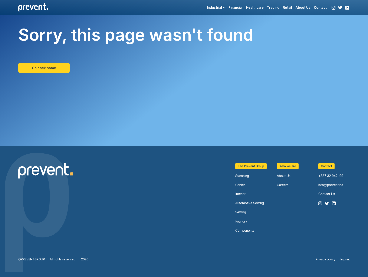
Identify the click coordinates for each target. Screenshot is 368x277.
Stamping (242, 176)
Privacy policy (325, 259)
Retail (287, 8)
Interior (240, 194)
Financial (236, 8)
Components (244, 230)
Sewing (240, 212)
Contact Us (326, 194)
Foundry (241, 221)
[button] (214, 8)
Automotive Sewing (249, 203)
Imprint (345, 259)
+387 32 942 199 (330, 176)
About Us (302, 8)
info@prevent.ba (330, 185)
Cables (240, 185)
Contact (320, 8)
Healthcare (255, 8)
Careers (283, 185)
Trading (273, 8)
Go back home (44, 68)
